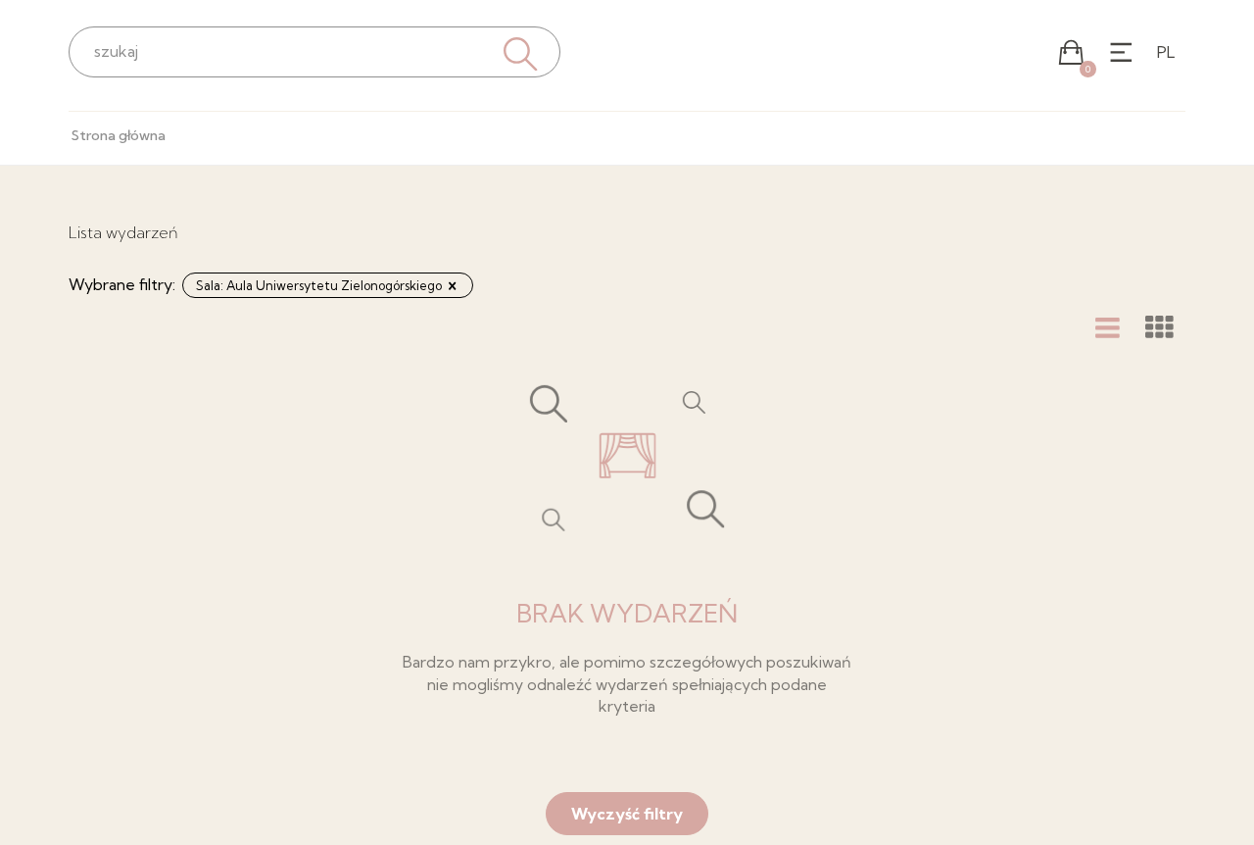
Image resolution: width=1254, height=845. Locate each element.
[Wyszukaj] (518, 51)
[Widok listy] (1107, 327)
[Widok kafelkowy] (1159, 327)
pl (1166, 52)
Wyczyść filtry (627, 813)
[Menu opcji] (1121, 52)
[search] (314, 51)
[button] (1071, 52)
